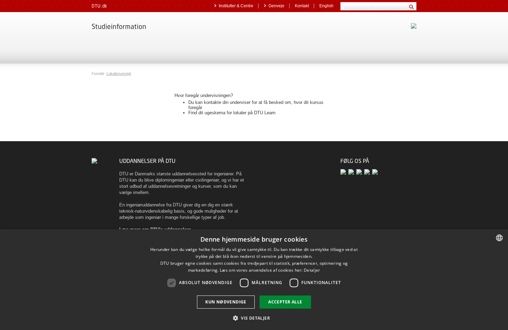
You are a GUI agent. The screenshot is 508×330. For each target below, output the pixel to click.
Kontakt (302, 5)
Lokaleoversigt (118, 73)
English (326, 5)
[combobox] (499, 237)
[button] (254, 318)
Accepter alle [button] (285, 302)
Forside (98, 73)
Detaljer (312, 270)
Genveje (276, 5)
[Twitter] (344, 171)
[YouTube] (360, 171)
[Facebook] (352, 171)
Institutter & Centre (236, 5)
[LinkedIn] (368, 171)
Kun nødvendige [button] (225, 302)
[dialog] (254, 279)
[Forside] (94, 160)
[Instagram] (375, 171)
